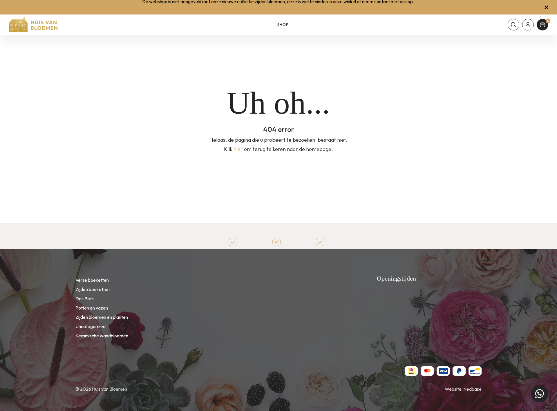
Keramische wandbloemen (101, 336)
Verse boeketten (92, 280)
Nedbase (472, 389)
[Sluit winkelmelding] (546, 7)
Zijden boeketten (92, 289)
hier (238, 149)
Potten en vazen (91, 308)
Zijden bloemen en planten (101, 317)
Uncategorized (90, 326)
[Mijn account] (528, 24)
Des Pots (84, 298)
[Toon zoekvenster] (513, 24)
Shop (283, 24)
